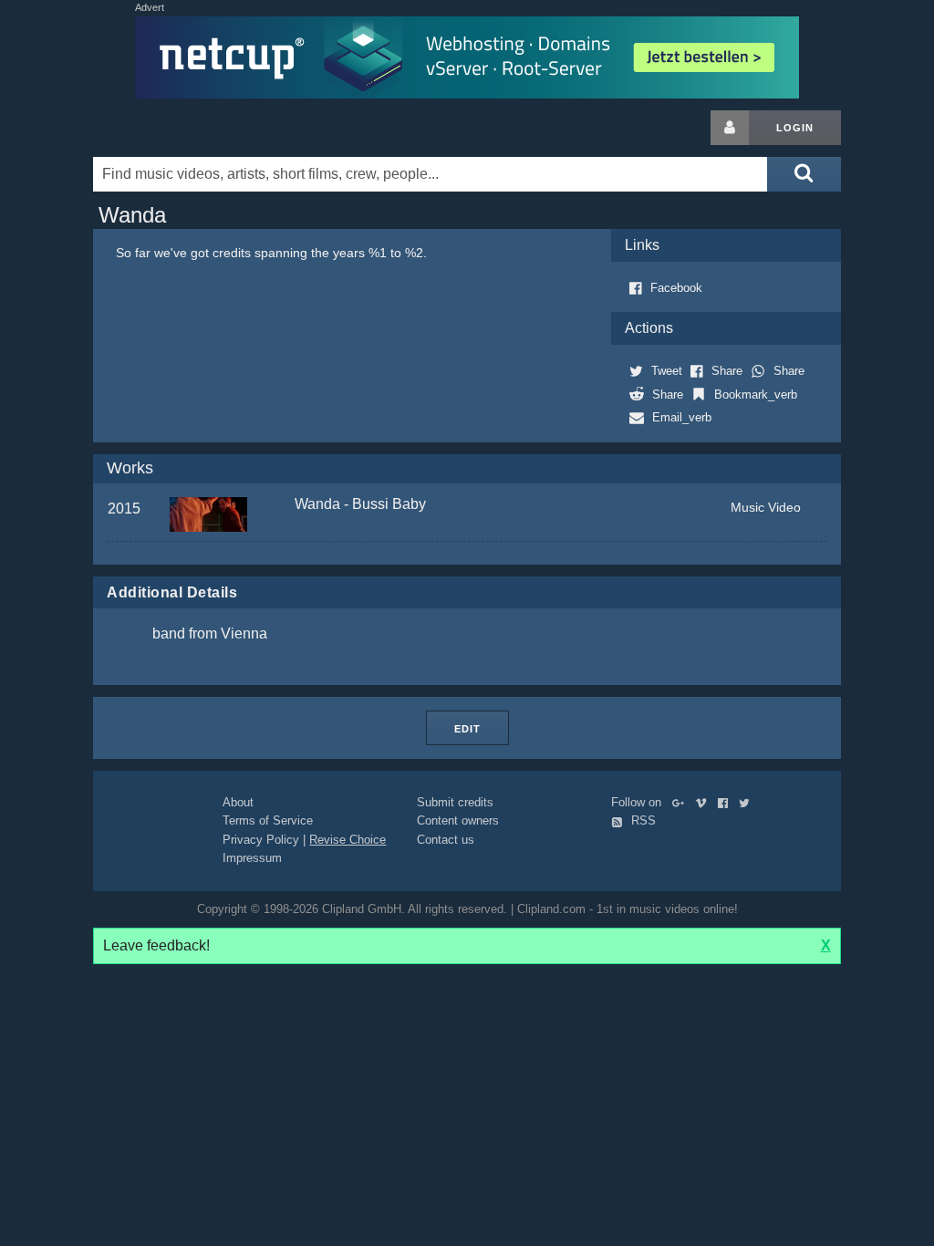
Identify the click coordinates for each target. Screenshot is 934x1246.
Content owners (458, 820)
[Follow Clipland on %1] (681, 802)
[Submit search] (803, 174)
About (238, 802)
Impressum (252, 858)
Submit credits (455, 802)
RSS (642, 820)
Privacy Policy (261, 839)
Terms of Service (268, 820)
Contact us (445, 839)
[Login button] (730, 127)
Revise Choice (347, 839)
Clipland (189, 127)
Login (795, 127)
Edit (467, 728)
